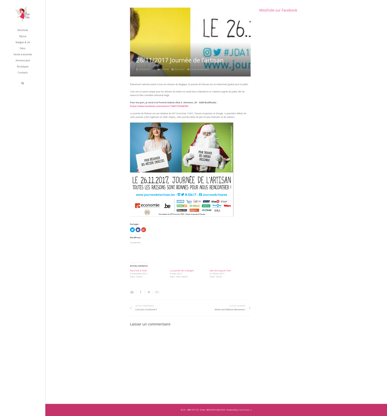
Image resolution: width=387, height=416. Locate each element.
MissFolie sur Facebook (278, 10)
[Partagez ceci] (140, 292)
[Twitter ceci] (149, 292)
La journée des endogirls (182, 270)
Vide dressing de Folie (220, 270)
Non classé (180, 69)
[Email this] (133, 292)
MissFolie (164, 69)
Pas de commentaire (199, 69)
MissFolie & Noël (138, 270)
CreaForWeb (243, 410)
